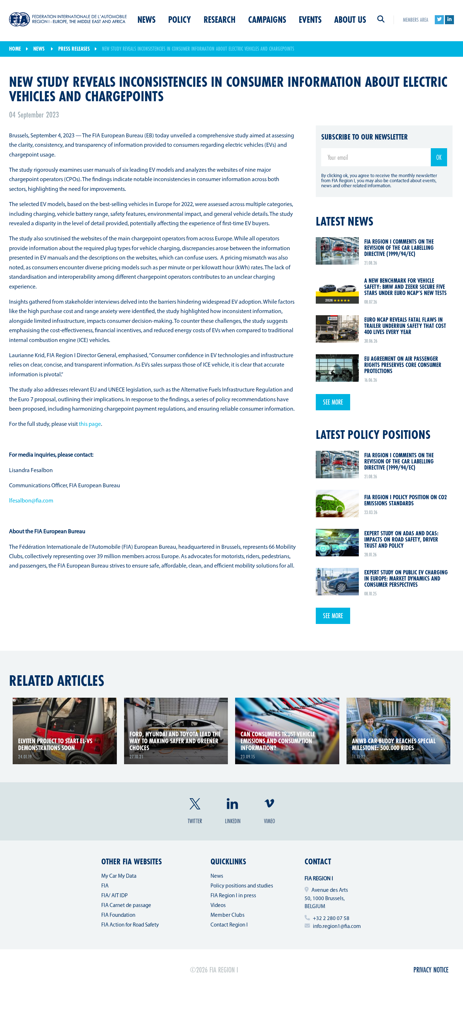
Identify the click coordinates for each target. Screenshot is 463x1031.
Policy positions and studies (242, 886)
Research (219, 19)
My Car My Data (118, 876)
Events (310, 19)
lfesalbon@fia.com (31, 501)
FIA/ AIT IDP (114, 896)
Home (15, 48)
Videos (218, 905)
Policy (179, 19)
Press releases (74, 48)
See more (333, 402)
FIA (105, 886)
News (146, 19)
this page (90, 424)
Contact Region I (229, 925)
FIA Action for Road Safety (130, 925)
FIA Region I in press (233, 896)
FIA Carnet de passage (126, 905)
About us (350, 19)
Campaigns (267, 19)
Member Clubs (228, 915)
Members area (415, 19)
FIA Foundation (118, 915)
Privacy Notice (431, 969)
